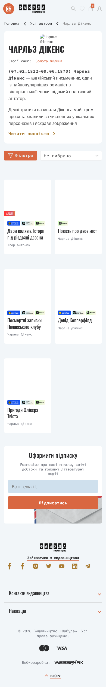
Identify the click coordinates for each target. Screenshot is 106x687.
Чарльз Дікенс (70, 238)
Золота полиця (48, 61)
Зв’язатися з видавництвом (53, 557)
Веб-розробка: (36, 662)
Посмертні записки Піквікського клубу (24, 323)
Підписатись (53, 502)
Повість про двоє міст (77, 231)
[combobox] (71, 155)
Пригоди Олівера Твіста (22, 413)
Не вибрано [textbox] (57, 155)
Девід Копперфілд (75, 320)
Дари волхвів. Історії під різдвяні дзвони (25, 234)
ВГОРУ (55, 675)
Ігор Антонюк (18, 245)
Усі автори (41, 23)
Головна (11, 23)
